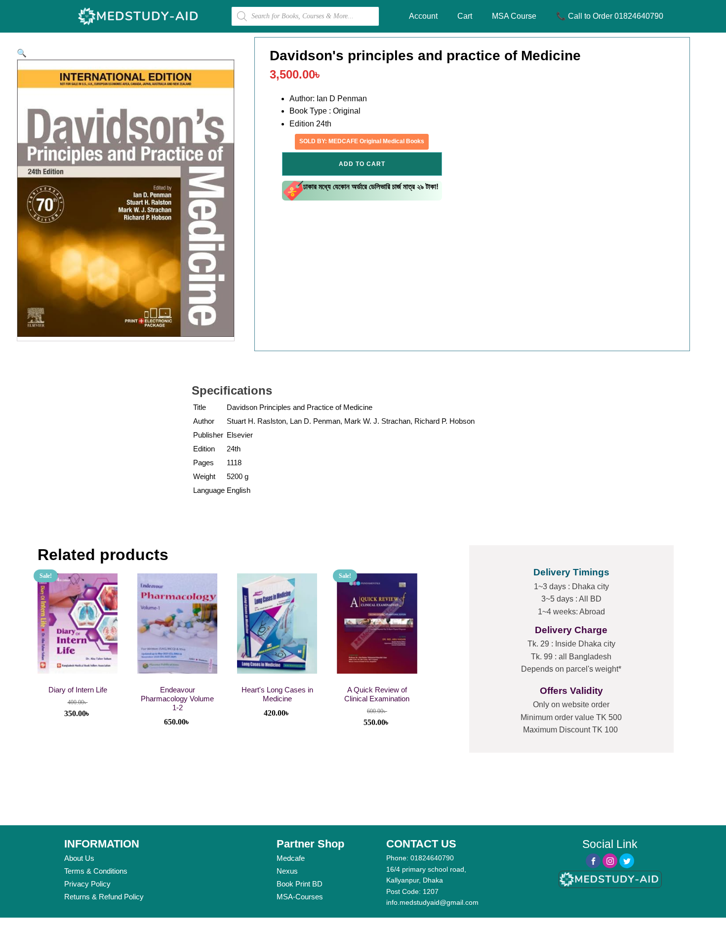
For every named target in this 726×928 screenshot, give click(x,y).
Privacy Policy (87, 884)
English (238, 490)
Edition (204, 448)
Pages (203, 462)
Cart (464, 16)
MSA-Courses (300, 896)
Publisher (208, 435)
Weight (204, 476)
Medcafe (291, 858)
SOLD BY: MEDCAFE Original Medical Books (361, 141)
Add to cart (362, 164)
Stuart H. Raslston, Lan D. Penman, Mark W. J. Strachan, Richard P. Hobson (351, 421)
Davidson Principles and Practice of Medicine (299, 407)
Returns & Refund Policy (104, 896)
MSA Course (514, 16)
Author (203, 421)
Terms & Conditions (95, 871)
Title (199, 407)
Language (209, 490)
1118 (234, 462)
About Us (79, 858)
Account (423, 16)
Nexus (287, 871)
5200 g (237, 476)
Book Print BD (300, 884)
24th (234, 448)
